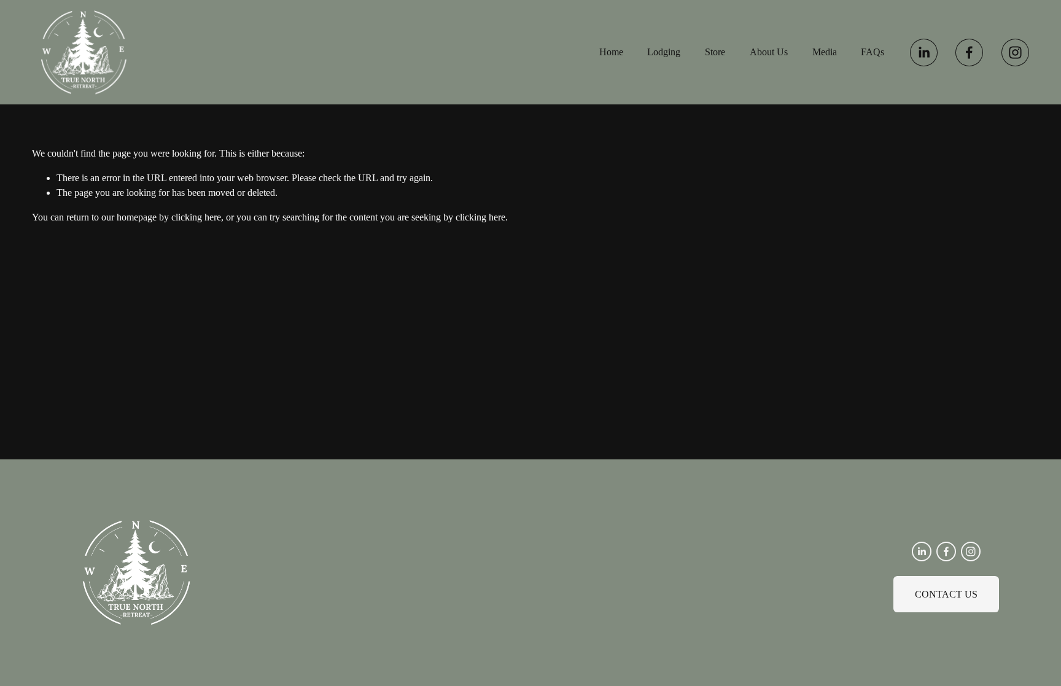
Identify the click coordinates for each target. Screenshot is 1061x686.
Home (611, 52)
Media (824, 52)
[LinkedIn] (924, 52)
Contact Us (946, 594)
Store (715, 52)
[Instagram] (1015, 52)
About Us (769, 52)
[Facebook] (969, 52)
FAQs (872, 52)
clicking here (196, 217)
